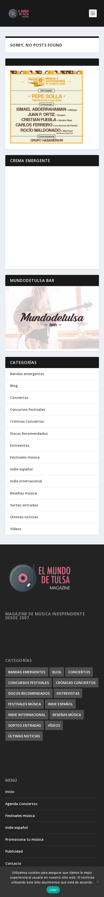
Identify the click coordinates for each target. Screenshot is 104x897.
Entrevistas (19, 445)
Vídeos (15, 529)
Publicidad (14, 851)
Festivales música (25, 457)
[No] (97, 881)
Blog (14, 385)
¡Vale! (53, 890)
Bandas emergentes (27, 373)
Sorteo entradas (24, 505)
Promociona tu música (24, 839)
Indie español (21, 469)
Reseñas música (23, 493)
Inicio (9, 791)
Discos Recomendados (29, 433)
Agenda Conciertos (21, 803)
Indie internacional (26, 481)
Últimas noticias (24, 517)
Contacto (13, 863)
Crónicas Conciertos (27, 421)
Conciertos (19, 397)
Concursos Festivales (27, 409)
